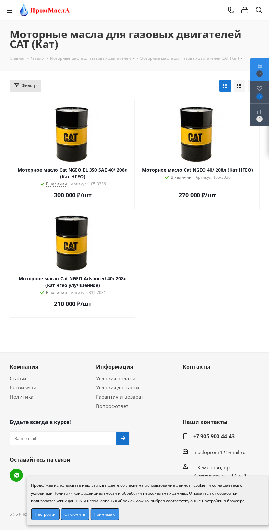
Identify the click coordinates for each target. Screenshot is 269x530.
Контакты (196, 366)
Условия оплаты (115, 378)
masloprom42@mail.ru (219, 452)
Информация (114, 366)
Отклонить (74, 514)
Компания (24, 366)
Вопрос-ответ (112, 406)
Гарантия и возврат (119, 396)
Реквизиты (23, 387)
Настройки (45, 514)
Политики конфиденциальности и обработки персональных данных (120, 493)
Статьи (18, 378)
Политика (21, 396)
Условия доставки (117, 387)
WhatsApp (16, 475)
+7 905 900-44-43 (214, 436)
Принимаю (104, 514)
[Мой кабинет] (244, 10)
